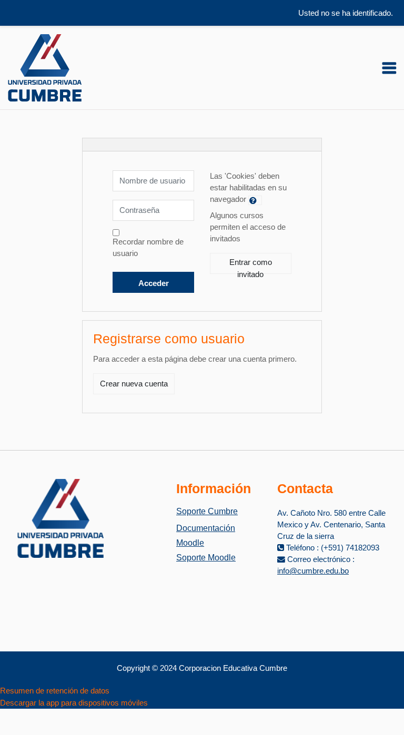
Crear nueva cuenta (134, 384)
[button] (255, 200)
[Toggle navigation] (389, 68)
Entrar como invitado (250, 266)
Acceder (153, 283)
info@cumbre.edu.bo (313, 571)
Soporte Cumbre (207, 511)
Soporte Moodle (206, 557)
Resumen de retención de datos (54, 691)
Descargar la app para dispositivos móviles (74, 703)
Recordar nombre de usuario (148, 248)
